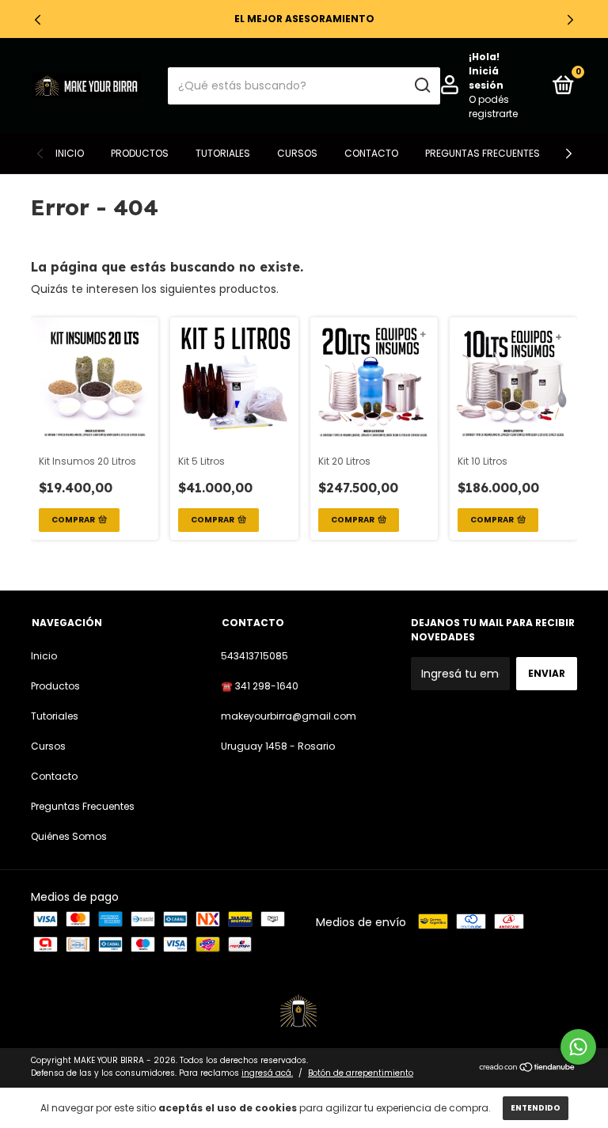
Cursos (297, 153)
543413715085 (254, 656)
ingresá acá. (267, 1073)
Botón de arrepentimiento (360, 1073)
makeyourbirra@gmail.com (288, 716)
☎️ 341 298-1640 (259, 686)
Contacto (371, 153)
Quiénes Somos (69, 836)
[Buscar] (421, 85)
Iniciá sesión (486, 78)
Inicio (69, 153)
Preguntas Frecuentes (482, 153)
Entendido (535, 1108)
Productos (140, 153)
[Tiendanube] (527, 1069)
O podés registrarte (493, 106)
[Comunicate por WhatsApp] (578, 1047)
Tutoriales (223, 153)
